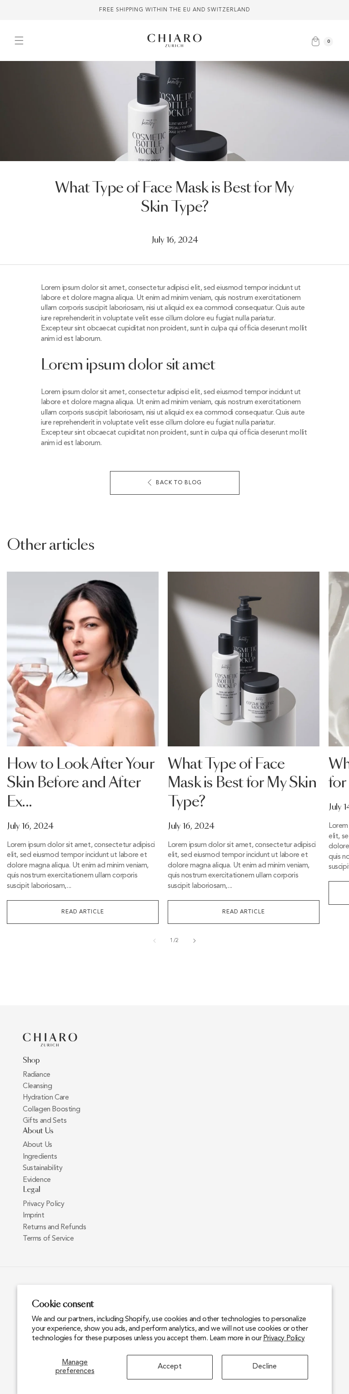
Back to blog (179, 483)
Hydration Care (46, 1097)
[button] (19, 40)
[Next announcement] (331, 10)
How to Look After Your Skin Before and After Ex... (80, 783)
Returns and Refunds (54, 1227)
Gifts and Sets (44, 1121)
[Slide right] (194, 941)
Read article (82, 912)
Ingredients (40, 1157)
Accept (170, 1366)
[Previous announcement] (18, 10)
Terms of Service (48, 1238)
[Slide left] (155, 941)
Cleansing (37, 1086)
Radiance (36, 1075)
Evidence (37, 1180)
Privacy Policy (283, 1338)
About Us (37, 1145)
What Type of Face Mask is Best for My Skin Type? (242, 783)
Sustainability (42, 1168)
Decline (265, 1366)
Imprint (33, 1215)
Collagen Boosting (51, 1109)
